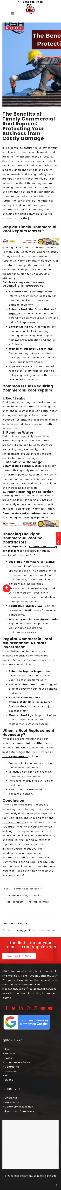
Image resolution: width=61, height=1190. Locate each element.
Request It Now (19, 956)
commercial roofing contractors (24, 895)
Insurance (11, 1071)
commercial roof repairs (28, 888)
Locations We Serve (17, 1062)
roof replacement (39, 901)
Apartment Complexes (19, 1111)
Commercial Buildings (19, 1106)
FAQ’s (8, 1058)
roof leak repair (14, 901)
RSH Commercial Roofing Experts (35, 1176)
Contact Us (12, 1066)
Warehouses (13, 1102)
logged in (26, 930)
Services (10, 1053)
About (9, 1049)
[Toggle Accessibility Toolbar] (6, 588)
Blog (7, 1075)
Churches (11, 1098)
